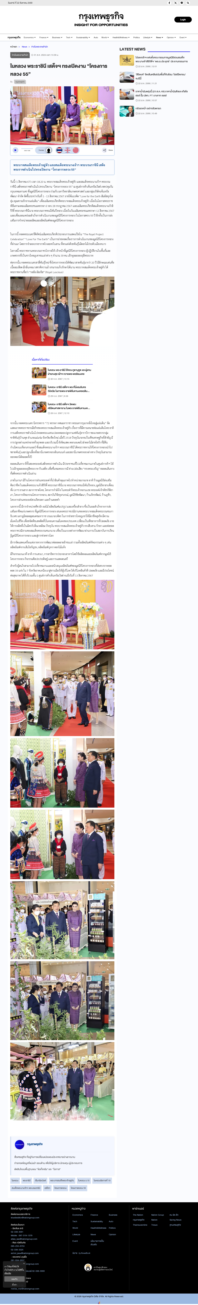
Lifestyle (146, 37)
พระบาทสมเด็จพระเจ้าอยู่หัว (62, 1180)
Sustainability (82, 37)
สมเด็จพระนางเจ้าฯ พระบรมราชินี (26, 1188)
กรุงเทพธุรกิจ (138, 1220)
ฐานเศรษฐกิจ (175, 1225)
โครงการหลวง (61, 1188)
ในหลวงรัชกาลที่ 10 (102, 1180)
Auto (96, 37)
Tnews (154, 1225)
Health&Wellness (120, 37)
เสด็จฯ (47, 1188)
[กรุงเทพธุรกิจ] (14, 37)
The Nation (138, 1215)
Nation (154, 1220)
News (158, 37)
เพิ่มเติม (7, 1273)
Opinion (170, 37)
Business (56, 37)
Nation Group (157, 1215)
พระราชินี (27, 1180)
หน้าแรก (13, 47)
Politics (136, 37)
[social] (169, 3)
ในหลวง (15, 1180)
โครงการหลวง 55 (78, 1188)
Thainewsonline (140, 1225)
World (104, 37)
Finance (42, 37)
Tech (68, 37)
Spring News (175, 1220)
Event (182, 37)
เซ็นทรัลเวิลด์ (40, 1180)
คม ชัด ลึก (174, 1215)
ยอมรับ (14, 1279)
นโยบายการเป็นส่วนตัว (97, 1243)
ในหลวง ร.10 (83, 1180)
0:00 (25, 150)
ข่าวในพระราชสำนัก (39, 47)
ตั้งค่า (14, 1284)
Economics (29, 37)
